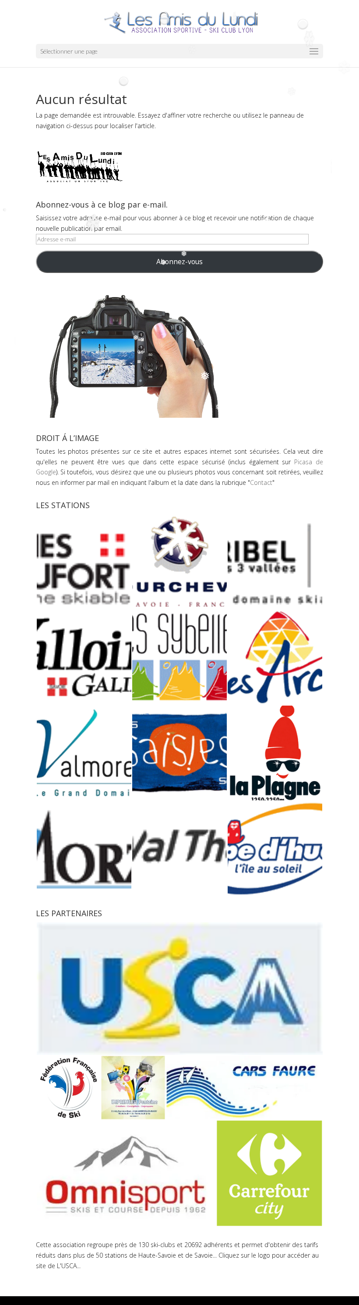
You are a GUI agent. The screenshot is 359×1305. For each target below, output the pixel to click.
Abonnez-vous (179, 261)
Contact (261, 482)
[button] (83, 561)
